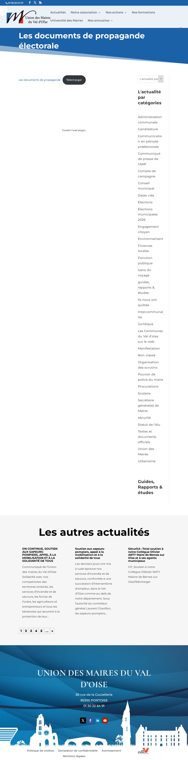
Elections (145, 202)
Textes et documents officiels (147, 437)
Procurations (148, 386)
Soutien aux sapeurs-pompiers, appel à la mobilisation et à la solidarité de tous (90, 553)
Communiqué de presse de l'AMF (149, 159)
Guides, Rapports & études (150, 487)
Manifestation (149, 348)
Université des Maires (66, 20)
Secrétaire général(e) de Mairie (148, 405)
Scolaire (144, 393)
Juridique (145, 324)
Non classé (146, 355)
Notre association (84, 12)
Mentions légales (74, 756)
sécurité (144, 417)
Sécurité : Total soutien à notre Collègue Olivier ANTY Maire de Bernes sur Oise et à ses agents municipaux (146, 555)
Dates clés (146, 195)
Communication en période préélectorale (150, 141)
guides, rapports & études (146, 287)
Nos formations (143, 12)
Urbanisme (147, 461)
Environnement (150, 239)
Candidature (148, 129)
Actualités (58, 12)
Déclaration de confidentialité (78, 750)
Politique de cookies (40, 750)
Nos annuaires (98, 20)
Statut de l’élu (149, 424)
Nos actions (114, 12)
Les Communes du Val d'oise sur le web (150, 336)
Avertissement (111, 750)
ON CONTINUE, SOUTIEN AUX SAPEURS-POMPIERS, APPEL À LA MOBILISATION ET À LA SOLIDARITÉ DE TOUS (39, 555)
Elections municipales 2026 (148, 214)
